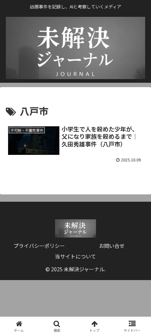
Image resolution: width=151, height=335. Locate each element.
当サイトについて (75, 256)
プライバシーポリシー (39, 245)
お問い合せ (112, 245)
